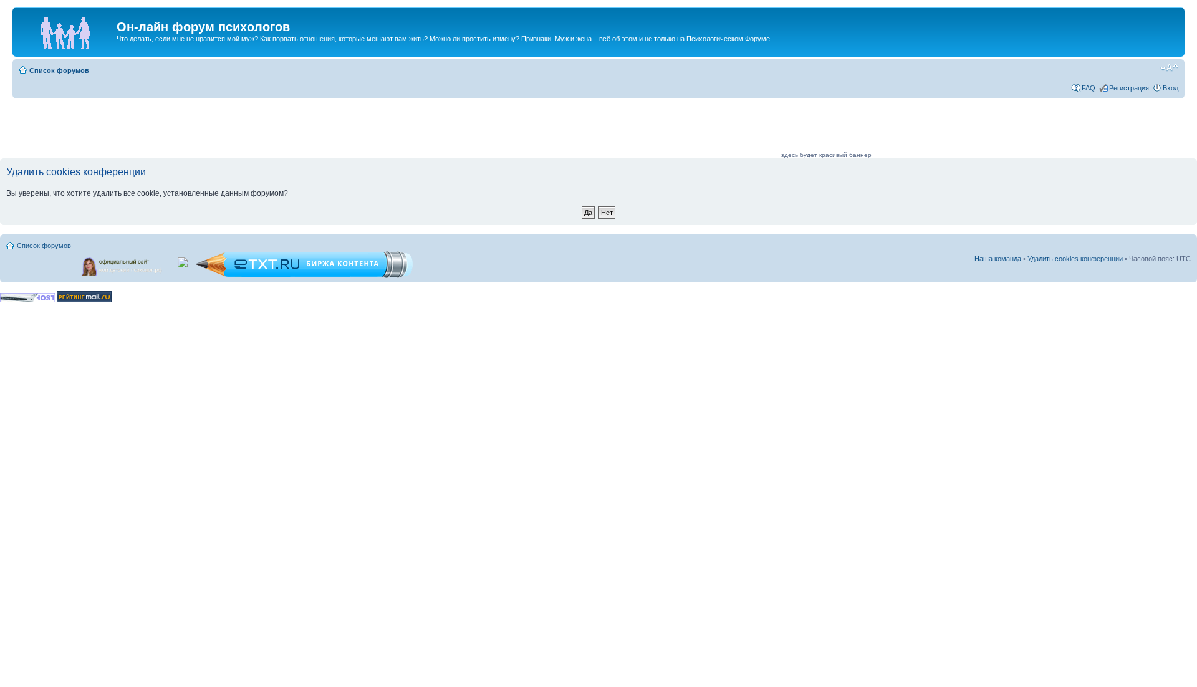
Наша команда (997, 258)
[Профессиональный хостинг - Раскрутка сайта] (27, 300)
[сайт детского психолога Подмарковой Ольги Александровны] (122, 264)
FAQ (1088, 88)
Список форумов (59, 70)
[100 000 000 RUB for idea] (183, 260)
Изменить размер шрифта (1169, 68)
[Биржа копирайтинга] (304, 275)
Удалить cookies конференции (1075, 258)
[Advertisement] (552, 129)
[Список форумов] (66, 30)
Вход (1170, 88)
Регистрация (1129, 88)
